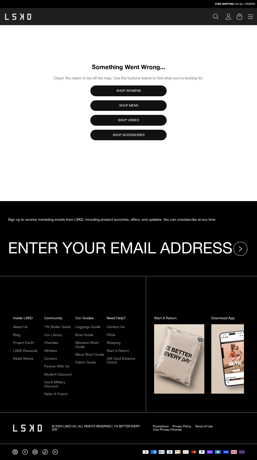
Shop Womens (128, 90)
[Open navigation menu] (250, 16)
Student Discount (58, 374)
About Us (20, 327)
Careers (50, 358)
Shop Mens (128, 105)
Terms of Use (204, 426)
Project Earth (23, 343)
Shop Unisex (128, 120)
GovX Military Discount (54, 384)
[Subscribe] (241, 249)
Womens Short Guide (87, 344)
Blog (16, 335)
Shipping (113, 343)
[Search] (218, 17)
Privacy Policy (181, 426)
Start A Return (118, 351)
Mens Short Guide (89, 354)
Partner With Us (56, 366)
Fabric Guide (85, 362)
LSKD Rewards (25, 351)
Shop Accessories (129, 134)
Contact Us (115, 327)
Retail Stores (23, 358)
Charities (51, 343)
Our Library (53, 335)
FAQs (111, 335)
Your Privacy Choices (167, 429)
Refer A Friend (55, 394)
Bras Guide (84, 335)
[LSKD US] (18, 17)
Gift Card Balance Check (121, 360)
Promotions (161, 426)
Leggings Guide (87, 327)
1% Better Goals (57, 327)
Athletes (50, 351)
